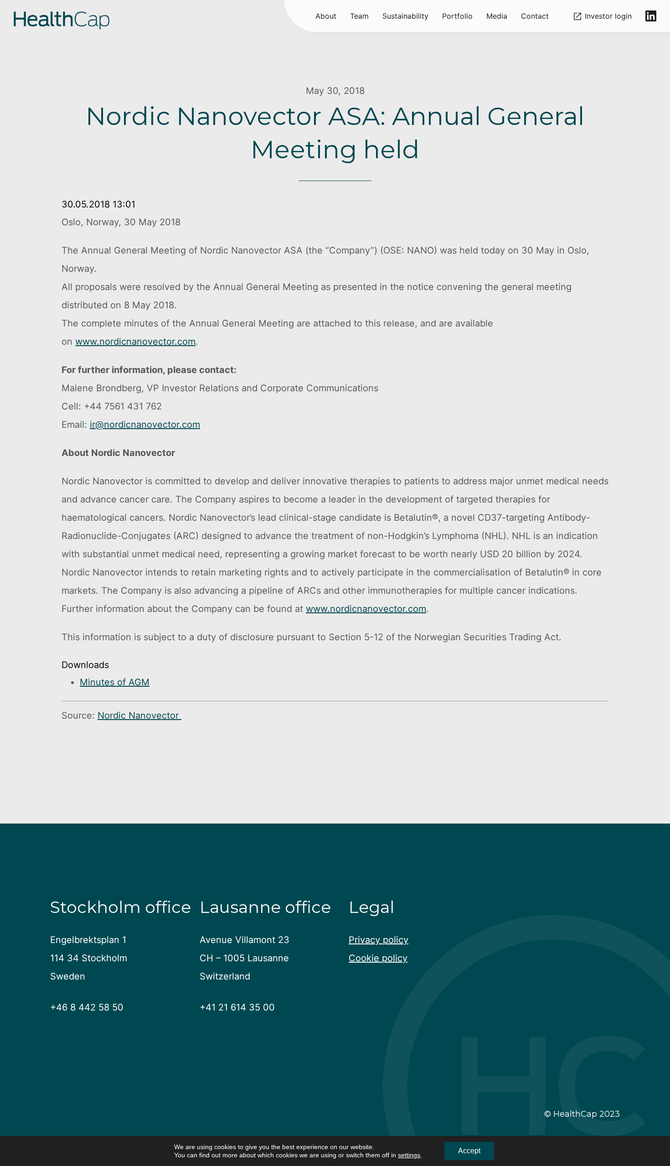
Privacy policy (378, 939)
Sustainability (405, 16)
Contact (535, 16)
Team (359, 16)
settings (409, 1155)
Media (496, 16)
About (325, 16)
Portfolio (457, 16)
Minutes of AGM (114, 682)
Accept (469, 1151)
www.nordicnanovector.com (135, 341)
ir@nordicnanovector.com (145, 424)
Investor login (608, 16)
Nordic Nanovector (139, 715)
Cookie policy (378, 958)
